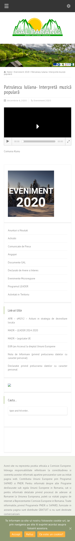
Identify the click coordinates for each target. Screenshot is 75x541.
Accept (16, 534)
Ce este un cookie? (51, 534)
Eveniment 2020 (42, 100)
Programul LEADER (18, 286)
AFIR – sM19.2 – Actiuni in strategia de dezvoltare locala (37, 320)
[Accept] (70, 528)
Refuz (29, 534)
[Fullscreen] (67, 141)
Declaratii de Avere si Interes (23, 270)
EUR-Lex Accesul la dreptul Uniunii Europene (31, 346)
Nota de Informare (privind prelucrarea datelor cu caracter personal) (37, 356)
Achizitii (12, 238)
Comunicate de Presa (19, 246)
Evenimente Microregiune (21, 278)
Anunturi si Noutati (18, 230)
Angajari (12, 254)
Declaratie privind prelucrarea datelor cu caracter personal (37, 367)
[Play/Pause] (8, 141)
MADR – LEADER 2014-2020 (23, 330)
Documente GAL (17, 262)
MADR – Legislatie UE (19, 338)
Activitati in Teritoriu (18, 294)
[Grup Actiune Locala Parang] (37, 35)
